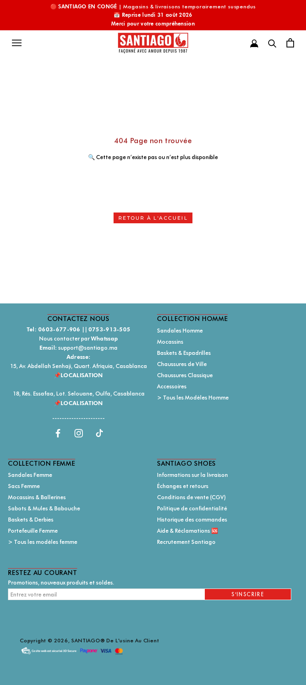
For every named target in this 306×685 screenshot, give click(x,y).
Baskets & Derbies (30, 519)
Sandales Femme (30, 474)
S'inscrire (247, 594)
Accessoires (171, 386)
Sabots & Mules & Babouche (44, 508)
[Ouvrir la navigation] (17, 42)
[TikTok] (99, 432)
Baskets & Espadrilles (184, 352)
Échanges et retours (182, 486)
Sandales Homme (180, 330)
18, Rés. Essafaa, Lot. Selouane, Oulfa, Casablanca (79, 393)
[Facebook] (58, 432)
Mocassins (170, 341)
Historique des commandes (192, 519)
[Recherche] (272, 43)
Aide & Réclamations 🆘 (187, 530)
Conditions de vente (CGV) (191, 497)
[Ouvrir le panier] (290, 42)
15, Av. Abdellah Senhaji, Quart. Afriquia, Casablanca (78, 366)
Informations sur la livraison (192, 474)
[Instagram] (79, 432)
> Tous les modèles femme (42, 541)
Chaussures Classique (185, 375)
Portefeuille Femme (33, 530)
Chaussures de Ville (182, 364)
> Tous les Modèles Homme (193, 397)
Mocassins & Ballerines (37, 497)
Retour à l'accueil (153, 218)
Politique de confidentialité (192, 508)
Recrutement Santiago (186, 541)
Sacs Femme (24, 486)
